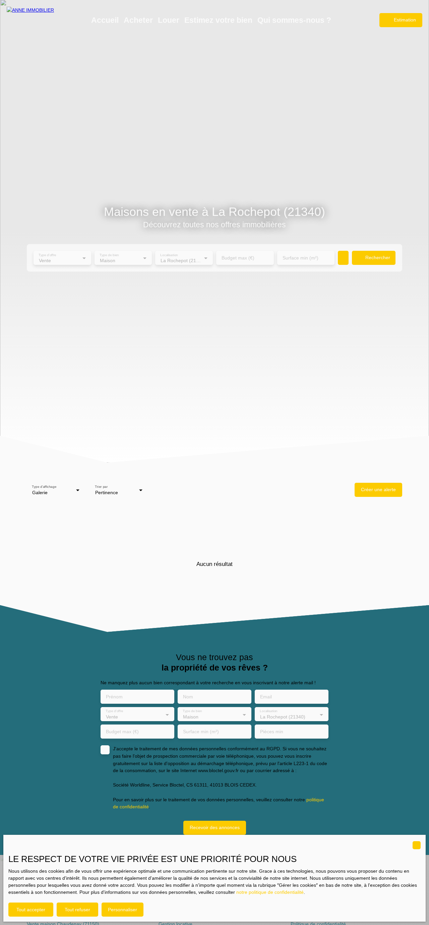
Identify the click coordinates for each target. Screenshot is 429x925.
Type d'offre (47, 254)
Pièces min (271, 731)
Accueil (105, 20)
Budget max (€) (238, 258)
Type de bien (109, 254)
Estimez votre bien (218, 20)
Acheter (138, 20)
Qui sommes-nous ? (294, 20)
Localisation (169, 254)
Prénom (114, 696)
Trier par (101, 486)
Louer (168, 20)
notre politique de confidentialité (270, 892)
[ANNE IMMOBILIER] (40, 20)
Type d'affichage (44, 486)
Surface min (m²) (300, 258)
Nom (188, 696)
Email (266, 696)
